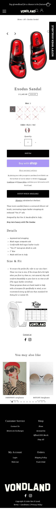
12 (35, 117)
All (24, 20)
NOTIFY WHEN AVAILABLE (28, 194)
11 (27, 117)
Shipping (19, 201)
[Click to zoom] (48, 33)
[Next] (15, 33)
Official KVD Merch (40, 435)
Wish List (15, 462)
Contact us (27, 335)
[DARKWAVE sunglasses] (15, 378)
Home (19, 20)
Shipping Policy (41, 458)
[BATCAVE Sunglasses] (41, 378)
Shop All (41, 440)
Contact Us (15, 426)
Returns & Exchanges (15, 431)
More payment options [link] (28, 170)
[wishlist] (44, 12)
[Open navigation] (10, 11)
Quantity (28, 136)
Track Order (41, 462)
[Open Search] (36, 10)
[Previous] (7, 33)
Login (15, 458)
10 (19, 117)
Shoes (41, 426)
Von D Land (35, 501)
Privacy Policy (36, 505)
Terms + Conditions (22, 505)
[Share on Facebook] (26, 341)
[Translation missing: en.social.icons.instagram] (29, 341)
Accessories (40, 431)
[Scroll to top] (50, 517)
